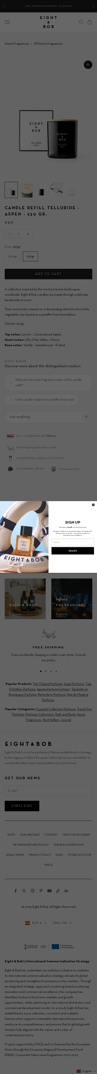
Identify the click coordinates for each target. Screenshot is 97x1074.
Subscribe (73, 551)
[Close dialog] (93, 505)
